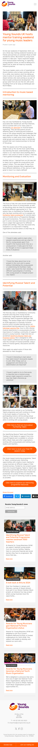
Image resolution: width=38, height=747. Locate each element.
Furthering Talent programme (13, 215)
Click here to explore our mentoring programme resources (20, 484)
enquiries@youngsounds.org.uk (19, 723)
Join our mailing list (27, 745)
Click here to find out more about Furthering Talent (20, 426)
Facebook (9, 496)
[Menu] (35, 4)
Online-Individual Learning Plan (19, 327)
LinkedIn (27, 496)
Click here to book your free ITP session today (19, 450)
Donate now (8, 745)
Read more (9, 559)
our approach (15, 127)
